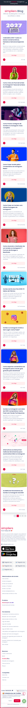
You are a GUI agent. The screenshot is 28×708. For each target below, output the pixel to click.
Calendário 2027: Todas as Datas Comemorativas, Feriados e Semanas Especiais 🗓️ (13, 41)
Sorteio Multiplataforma (8, 591)
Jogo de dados (6, 621)
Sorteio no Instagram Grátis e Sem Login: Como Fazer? (13, 329)
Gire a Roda (5, 644)
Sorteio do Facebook (7, 583)
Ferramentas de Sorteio (8, 605)
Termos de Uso (6, 663)
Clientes (4, 680)
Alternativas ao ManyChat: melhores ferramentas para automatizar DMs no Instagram (14, 452)
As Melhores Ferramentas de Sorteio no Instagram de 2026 (13, 492)
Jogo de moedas (6, 624)
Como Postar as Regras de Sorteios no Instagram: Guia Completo (12, 126)
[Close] (26, 2)
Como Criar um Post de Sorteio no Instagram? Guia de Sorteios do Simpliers (14, 85)
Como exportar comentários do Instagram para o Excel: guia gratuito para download (14, 369)
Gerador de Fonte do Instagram (10, 634)
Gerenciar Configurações (13, 704)
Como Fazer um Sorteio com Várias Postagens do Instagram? (13, 207)
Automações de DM (8, 602)
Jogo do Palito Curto (7, 629)
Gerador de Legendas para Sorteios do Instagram (12, 637)
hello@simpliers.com (8, 544)
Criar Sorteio (5, 578)
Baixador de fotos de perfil (9, 616)
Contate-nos (5, 677)
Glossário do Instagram (8, 661)
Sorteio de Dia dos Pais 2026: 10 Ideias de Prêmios (13, 290)
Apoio (3, 656)
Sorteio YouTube (6, 588)
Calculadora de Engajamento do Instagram (13, 631)
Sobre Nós (4, 675)
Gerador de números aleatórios (10, 626)
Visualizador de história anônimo (10, 614)
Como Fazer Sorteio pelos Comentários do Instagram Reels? (12, 166)
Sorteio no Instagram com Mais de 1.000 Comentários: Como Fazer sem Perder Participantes (14, 411)
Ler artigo (14, 55)
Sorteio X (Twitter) (7, 586)
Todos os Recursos (7, 653)
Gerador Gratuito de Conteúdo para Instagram (11, 641)
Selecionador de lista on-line (9, 593)
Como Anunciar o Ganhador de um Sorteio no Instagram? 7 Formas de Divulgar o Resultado (14, 249)
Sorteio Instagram (6, 581)
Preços (4, 666)
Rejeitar (10, 700)
